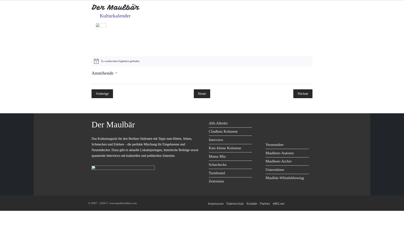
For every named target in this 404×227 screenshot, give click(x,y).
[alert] (202, 61)
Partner (265, 203)
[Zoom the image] (101, 26)
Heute (202, 93)
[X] (279, 124)
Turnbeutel (217, 173)
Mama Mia (217, 156)
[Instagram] (298, 124)
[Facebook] (270, 124)
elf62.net (278, 203)
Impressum (216, 203)
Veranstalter (275, 145)
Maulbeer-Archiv (279, 161)
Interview (216, 140)
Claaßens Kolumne (223, 131)
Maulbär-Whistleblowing (285, 178)
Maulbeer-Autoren (280, 153)
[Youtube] (288, 124)
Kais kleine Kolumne (225, 148)
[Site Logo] (116, 7)
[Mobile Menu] (307, 40)
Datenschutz (235, 203)
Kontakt (252, 203)
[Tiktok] (270, 132)
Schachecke (218, 164)
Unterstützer (275, 170)
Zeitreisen (216, 181)
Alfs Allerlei (218, 123)
